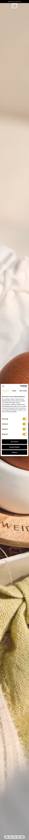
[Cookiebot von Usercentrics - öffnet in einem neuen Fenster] (20, 386)
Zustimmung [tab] (5, 390)
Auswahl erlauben (14, 447)
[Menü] (6, 836)
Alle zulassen (14, 441)
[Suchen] (10, 836)
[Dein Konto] (14, 836)
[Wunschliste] (18, 836)
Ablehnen (14, 452)
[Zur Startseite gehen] (14, 6)
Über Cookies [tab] (23, 390)
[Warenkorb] (22, 836)
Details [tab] (14, 390)
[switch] (25, 424)
